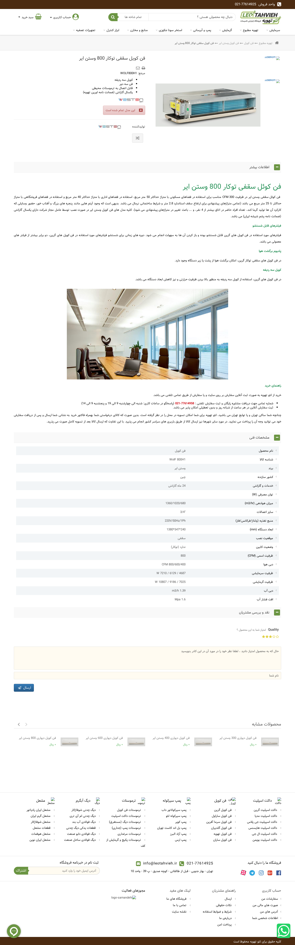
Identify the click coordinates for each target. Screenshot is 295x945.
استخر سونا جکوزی (170, 30)
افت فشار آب (265, 599)
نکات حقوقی (224, 905)
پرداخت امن (225, 924)
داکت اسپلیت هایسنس (263, 827)
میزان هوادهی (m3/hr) (259, 503)
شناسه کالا (266, 459)
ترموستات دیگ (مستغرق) (125, 821)
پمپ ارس (181, 839)
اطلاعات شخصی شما (265, 918)
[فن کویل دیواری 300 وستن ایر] (270, 742)
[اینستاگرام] (261, 872)
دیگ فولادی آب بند (84, 821)
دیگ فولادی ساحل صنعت (80, 839)
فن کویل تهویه (223, 833)
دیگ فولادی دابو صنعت (82, 833)
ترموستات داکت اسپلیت (126, 815)
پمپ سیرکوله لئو (176, 815)
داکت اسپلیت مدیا (266, 815)
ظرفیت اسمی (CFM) (260, 555)
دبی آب (268, 590)
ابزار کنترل (112, 30)
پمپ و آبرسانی (202, 30)
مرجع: (141, 73)
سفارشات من (269, 898)
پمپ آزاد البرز (178, 833)
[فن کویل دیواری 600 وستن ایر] (136, 742)
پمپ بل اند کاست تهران (172, 827)
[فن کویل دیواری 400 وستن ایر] (203, 742)
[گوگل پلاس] (270, 872)
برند (270, 468)
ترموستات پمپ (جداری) (127, 827)
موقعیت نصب (264, 538)
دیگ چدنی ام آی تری (83, 815)
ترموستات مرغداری (130, 833)
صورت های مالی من (265, 905)
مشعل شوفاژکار (41, 821)
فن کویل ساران (223, 839)
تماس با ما (180, 905)
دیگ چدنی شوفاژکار (84, 809)
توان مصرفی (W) (262, 494)
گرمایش (227, 30)
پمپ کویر (181, 821)
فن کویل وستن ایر (229, 43)
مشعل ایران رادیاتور (39, 809)
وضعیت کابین (264, 546)
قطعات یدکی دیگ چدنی (81, 827)
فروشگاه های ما (176, 898)
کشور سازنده (265, 477)
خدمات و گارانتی (263, 485)
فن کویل (249, 43)
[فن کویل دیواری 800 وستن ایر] (272, 64)
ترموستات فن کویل (129, 809)
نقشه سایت (179, 911)
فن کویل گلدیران (222, 827)
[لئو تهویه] (260, 17)
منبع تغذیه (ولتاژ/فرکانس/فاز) (254, 520)
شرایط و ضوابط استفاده (218, 911)
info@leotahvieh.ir (160, 863)
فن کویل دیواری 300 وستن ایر (238, 737)
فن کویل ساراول (222, 815)
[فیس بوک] (278, 872)
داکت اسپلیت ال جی (265, 833)
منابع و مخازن (139, 30)
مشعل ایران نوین (40, 839)
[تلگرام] (252, 872)
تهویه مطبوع (250, 30)
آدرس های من (269, 911)
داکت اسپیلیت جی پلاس (262, 821)
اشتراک (21, 870)
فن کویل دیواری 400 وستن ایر (171, 737)
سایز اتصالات (265, 511)
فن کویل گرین (223, 809)
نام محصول (266, 450)
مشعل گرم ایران (41, 815)
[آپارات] (243, 872)
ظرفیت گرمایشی (263, 581)
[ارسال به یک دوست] (138, 66)
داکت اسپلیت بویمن (265, 839)
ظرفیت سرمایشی (262, 573)
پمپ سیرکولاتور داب (174, 809)
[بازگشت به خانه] (276, 43)
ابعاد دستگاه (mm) (261, 529)
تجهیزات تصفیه (85, 30)
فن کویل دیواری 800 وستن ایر (37, 737)
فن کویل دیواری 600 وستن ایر (104, 737)
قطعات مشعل (42, 827)
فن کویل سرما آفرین (219, 821)
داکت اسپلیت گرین (266, 809)
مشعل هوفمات (41, 833)
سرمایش (274, 30)
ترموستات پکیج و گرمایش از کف (125, 842)
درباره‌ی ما (226, 918)
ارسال (229, 898)
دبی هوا (268, 564)
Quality (258, 630)
